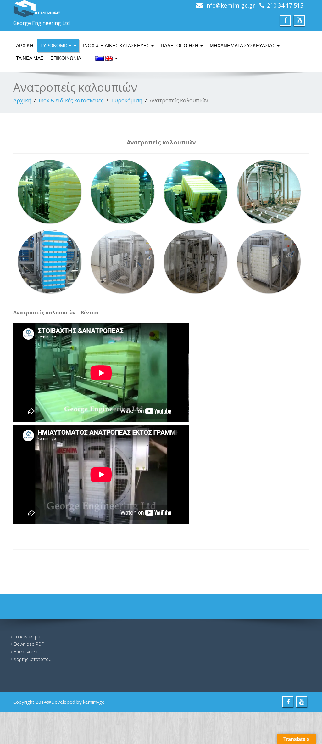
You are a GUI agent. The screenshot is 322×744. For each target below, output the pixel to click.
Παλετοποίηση (180, 45)
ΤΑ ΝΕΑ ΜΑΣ (29, 58)
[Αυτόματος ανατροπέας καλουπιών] (49, 191)
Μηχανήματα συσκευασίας (243, 45)
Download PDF (29, 644)
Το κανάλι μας (28, 637)
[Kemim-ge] (84, 8)
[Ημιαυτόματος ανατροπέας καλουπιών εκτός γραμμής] (122, 261)
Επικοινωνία (65, 58)
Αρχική (24, 45)
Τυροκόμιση (56, 45)
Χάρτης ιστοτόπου (33, 659)
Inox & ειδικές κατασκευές (117, 45)
